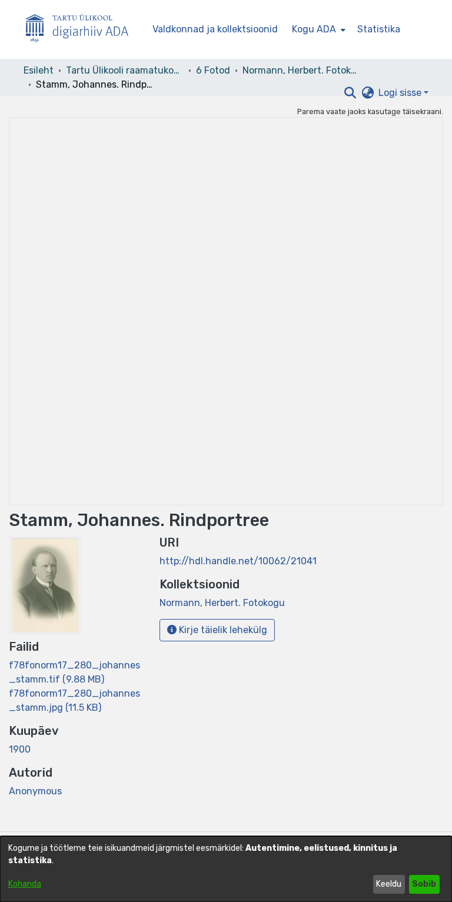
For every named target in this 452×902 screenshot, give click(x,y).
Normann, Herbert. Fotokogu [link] (301, 70)
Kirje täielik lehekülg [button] (222, 629)
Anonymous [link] (35, 791)
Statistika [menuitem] (378, 29)
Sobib (424, 884)
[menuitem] (317, 29)
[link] (222, 602)
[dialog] (226, 869)
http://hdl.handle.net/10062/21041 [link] (238, 561)
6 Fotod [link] (213, 70)
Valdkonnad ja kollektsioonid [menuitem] (215, 29)
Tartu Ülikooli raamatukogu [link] (125, 70)
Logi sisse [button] (401, 92)
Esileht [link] (39, 70)
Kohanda (24, 884)
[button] (350, 93)
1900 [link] (20, 749)
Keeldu (388, 884)
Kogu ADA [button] (314, 29)
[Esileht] (82, 29)
